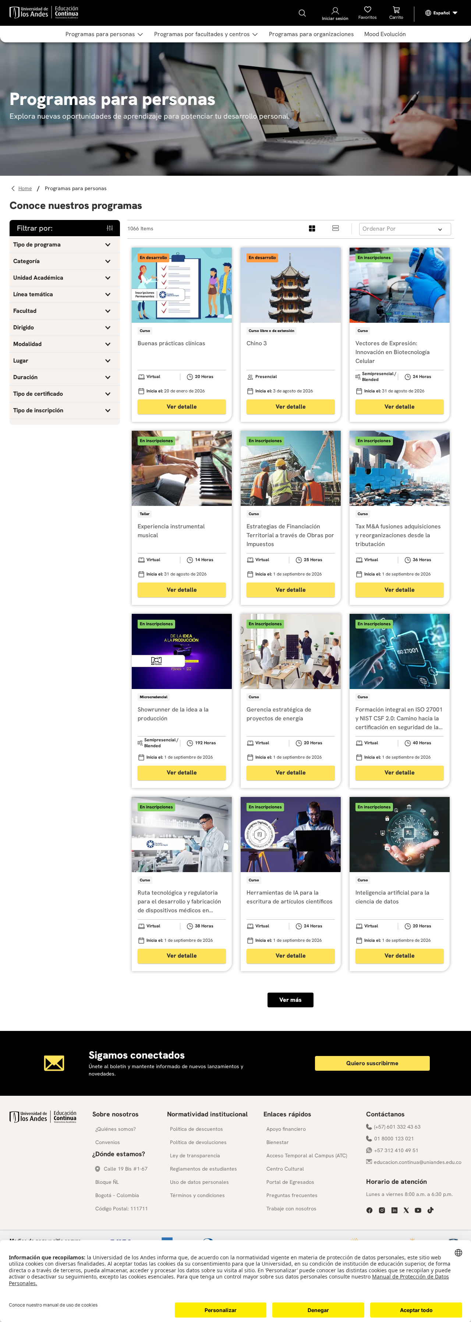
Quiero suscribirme (372, 1063)
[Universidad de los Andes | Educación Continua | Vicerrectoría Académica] (43, 1121)
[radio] (312, 228)
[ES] (441, 13)
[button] (64, 244)
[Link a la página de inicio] (26, 188)
